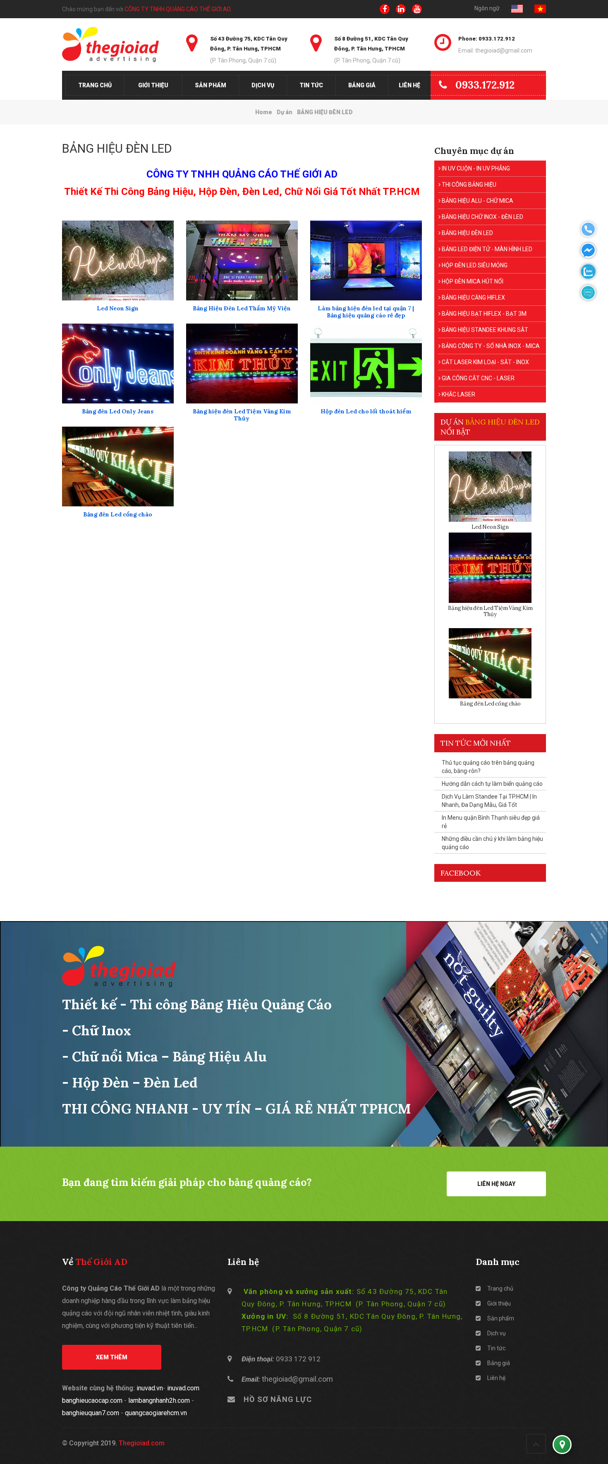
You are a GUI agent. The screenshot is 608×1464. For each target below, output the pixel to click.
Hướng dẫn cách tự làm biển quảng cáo (492, 783)
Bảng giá (362, 85)
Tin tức (311, 85)
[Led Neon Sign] (118, 260)
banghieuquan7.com (90, 1413)
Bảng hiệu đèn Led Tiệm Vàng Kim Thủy (242, 415)
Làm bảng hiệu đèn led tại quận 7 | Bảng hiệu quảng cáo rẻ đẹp (366, 312)
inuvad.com (183, 1388)
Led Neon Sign (118, 308)
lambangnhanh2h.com (159, 1400)
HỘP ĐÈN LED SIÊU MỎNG (473, 265)
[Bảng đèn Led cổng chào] (118, 466)
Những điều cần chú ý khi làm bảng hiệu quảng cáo (492, 842)
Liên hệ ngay (496, 1184)
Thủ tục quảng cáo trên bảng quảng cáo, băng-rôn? (488, 766)
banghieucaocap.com (92, 1400)
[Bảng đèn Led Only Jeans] (118, 363)
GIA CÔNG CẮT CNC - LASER (477, 378)
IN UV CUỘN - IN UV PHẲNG (475, 168)
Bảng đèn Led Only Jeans (117, 411)
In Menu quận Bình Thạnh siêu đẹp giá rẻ (491, 821)
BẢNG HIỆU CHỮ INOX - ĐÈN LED (481, 217)
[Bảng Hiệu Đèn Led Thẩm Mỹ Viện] (242, 260)
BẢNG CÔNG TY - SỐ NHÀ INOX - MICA (490, 346)
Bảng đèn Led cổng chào (117, 514)
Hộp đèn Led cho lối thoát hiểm (366, 411)
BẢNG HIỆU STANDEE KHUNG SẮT (484, 329)
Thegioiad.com (142, 1443)
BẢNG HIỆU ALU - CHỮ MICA (476, 200)
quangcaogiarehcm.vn (156, 1413)
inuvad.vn (149, 1388)
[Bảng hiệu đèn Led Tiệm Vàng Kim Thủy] (242, 363)
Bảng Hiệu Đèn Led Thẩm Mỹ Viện (242, 308)
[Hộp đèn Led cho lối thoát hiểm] (366, 363)
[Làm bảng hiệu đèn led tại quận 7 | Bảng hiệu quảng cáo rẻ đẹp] (366, 260)
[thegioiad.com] (118, 44)
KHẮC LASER (457, 394)
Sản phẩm (210, 85)
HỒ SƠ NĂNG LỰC (278, 1399)
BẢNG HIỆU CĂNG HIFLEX (472, 297)
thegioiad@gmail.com (297, 1379)
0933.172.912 (485, 84)
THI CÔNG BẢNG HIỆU (468, 184)
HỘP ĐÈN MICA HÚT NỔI (471, 281)
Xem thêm (111, 1357)
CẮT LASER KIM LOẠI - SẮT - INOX (484, 362)
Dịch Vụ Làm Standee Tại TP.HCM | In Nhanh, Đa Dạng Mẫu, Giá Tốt (489, 800)
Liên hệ (409, 85)
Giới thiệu (153, 85)
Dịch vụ (262, 85)
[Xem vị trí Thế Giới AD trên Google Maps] (562, 1444)
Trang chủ (95, 85)
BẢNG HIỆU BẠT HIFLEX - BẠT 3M (483, 313)
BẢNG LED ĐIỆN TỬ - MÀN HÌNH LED (486, 249)
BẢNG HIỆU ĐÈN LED (466, 233)
